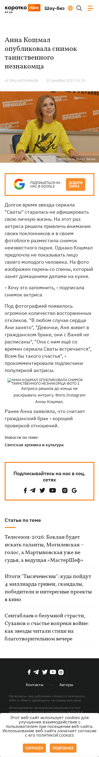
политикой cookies (55, 735)
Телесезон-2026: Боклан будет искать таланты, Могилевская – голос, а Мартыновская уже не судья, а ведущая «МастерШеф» (44, 548)
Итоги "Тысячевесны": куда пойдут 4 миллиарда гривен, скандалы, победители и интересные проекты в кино (48, 588)
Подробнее (63, 748)
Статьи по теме (23, 520)
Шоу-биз (55, 8)
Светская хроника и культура (34, 444)
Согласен (34, 748)
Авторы (66, 684)
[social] (25, 490)
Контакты (34, 684)
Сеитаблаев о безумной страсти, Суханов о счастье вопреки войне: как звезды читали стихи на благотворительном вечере (47, 627)
